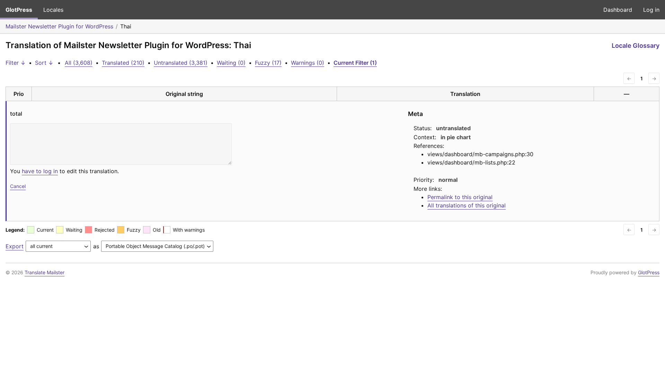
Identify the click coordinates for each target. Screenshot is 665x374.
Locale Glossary (635, 45)
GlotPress (19, 9)
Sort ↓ (44, 62)
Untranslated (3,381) (180, 62)
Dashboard (617, 9)
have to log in (40, 171)
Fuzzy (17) (268, 62)
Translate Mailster (44, 272)
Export (15, 246)
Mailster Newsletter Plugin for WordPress (59, 26)
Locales (53, 9)
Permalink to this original (460, 197)
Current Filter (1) (355, 62)
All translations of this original (466, 205)
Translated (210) (123, 62)
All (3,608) (78, 62)
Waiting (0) (231, 62)
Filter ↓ (16, 62)
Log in (651, 9)
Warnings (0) (307, 62)
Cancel (18, 186)
